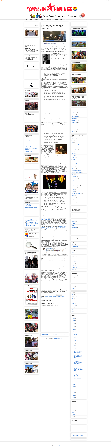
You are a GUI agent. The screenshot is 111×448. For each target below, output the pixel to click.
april (75, 346)
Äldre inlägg (65, 334)
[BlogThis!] (58, 295)
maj (74, 345)
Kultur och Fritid (74, 149)
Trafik (73, 161)
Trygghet (43, 19)
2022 (74, 323)
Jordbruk (73, 183)
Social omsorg (74, 163)
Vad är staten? (28, 146)
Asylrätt (73, 140)
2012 (74, 387)
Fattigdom (73, 164)
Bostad (56, 19)
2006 (74, 397)
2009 (74, 392)
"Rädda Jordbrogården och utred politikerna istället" (78, 356)
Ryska (73, 416)
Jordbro (73, 252)
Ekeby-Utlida (74, 261)
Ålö (72, 311)
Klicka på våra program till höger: (32, 19)
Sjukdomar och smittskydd (76, 172)
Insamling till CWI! (77, 353)
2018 (74, 329)
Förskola (73, 155)
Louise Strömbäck (75, 116)
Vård (72, 151)
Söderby (73, 223)
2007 (74, 395)
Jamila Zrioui (74, 124)
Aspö (72, 298)
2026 (74, 317)
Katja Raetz (74, 114)
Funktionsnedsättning (75, 185)
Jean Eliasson (74, 129)
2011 (74, 389)
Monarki (73, 200)
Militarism (73, 168)
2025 (74, 318)
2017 (74, 331)
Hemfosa (73, 263)
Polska (73, 408)
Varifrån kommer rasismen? (30, 144)
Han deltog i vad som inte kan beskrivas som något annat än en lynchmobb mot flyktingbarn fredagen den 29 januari (53, 227)
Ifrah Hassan (74, 126)
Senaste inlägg (44, 334)
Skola (61, 19)
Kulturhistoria (74, 176)
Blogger (60, 445)
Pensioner (73, 191)
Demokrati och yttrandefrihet (77, 193)
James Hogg (74, 127)
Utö (72, 301)
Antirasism (46, 296)
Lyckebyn (73, 231)
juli (74, 342)
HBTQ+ (73, 174)
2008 (74, 394)
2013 (74, 386)
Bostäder (73, 157)
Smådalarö (74, 288)
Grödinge (73, 265)
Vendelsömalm (43, 297)
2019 (74, 328)
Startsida (55, 334)
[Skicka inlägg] (55, 294)
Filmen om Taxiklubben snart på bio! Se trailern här (78, 369)
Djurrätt (73, 189)
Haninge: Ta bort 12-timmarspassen (29, 205)
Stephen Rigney (74, 118)
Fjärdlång (73, 303)
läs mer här (59, 115)
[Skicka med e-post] (57, 295)
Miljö (66, 19)
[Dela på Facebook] (60, 295)
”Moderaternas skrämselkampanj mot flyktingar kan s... (78, 362)
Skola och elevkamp (75, 144)
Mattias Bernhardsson (60, 296)
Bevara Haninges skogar (29, 211)
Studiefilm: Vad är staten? (30, 213)
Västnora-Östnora (75, 267)
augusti (75, 340)
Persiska (73, 414)
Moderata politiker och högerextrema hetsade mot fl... (78, 375)
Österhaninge (74, 278)
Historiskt (73, 195)
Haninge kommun (75, 427)
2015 (74, 383)
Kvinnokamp (74, 153)
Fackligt (73, 138)
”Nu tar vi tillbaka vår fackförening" (77, 359)
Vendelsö (73, 221)
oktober (75, 337)
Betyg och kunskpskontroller (77, 170)
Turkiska (73, 410)
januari (75, 381)
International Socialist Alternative (77, 435)
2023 (74, 321)
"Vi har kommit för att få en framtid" (78, 373)
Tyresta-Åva (74, 275)
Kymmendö (74, 305)
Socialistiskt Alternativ (75, 422)
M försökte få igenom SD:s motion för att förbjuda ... (77, 366)
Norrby (73, 225)
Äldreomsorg (49, 19)
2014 (74, 384)
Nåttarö (73, 307)
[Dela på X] (59, 295)
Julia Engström (74, 120)
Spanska (73, 403)
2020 (74, 326)
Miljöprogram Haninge (29, 166)
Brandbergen (74, 238)
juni (74, 343)
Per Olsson (74, 112)
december (76, 334)
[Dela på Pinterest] (61, 295)
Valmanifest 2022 (29, 219)
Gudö (73, 229)
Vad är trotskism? (28, 151)
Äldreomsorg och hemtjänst (77, 147)
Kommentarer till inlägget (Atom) (57, 338)
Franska (73, 412)
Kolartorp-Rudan (75, 246)
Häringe (73, 269)
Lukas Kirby (74, 131)
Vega (72, 215)
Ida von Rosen (74, 122)
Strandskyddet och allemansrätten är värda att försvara (31, 208)
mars (75, 348)
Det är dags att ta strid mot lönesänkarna (78, 352)
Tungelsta (73, 259)
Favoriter (54, 296)
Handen (73, 244)
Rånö (72, 309)
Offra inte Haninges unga (29, 210)
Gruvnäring (74, 202)
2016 (74, 332)
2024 (74, 320)
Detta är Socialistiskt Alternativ (30, 138)
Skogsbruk (73, 197)
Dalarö (73, 286)
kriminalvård (74, 187)
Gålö (72, 280)
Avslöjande (50, 296)
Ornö (72, 294)
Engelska (73, 406)
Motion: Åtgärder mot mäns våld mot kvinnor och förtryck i (31, 223)
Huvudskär (73, 296)
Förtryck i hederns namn (76, 180)
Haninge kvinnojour (75, 429)
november (76, 335)
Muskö (73, 299)
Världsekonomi (74, 178)
